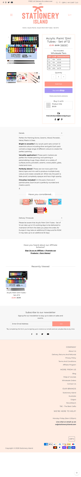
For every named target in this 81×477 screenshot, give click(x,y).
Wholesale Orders (69, 380)
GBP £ (64, 2)
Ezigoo (73, 400)
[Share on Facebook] (55, 120)
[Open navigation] (11, 14)
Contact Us (71, 384)
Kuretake (72, 396)
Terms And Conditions (67, 361)
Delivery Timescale (26, 218)
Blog (74, 374)
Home (24, 28)
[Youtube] (11, 2)
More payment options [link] (58, 96)
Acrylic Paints (31, 28)
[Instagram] (6, 2)
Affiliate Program (69, 365)
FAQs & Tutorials (69, 377)
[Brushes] (40, 204)
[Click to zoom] (36, 37)
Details (21, 133)
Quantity (58, 73)
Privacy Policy (70, 358)
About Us (72, 351)
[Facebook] (3, 2)
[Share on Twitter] (58, 120)
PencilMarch (71, 403)
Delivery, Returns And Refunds (64, 354)
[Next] (14, 37)
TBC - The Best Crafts (68, 406)
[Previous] (9, 37)
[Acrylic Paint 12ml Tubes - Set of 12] (17, 281)
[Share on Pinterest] (62, 120)
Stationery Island (69, 393)
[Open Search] (57, 2)
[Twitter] (8, 2)
